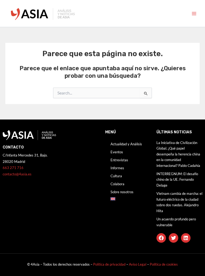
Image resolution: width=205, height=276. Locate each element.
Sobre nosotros (122, 192)
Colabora (117, 184)
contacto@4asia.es (17, 174)
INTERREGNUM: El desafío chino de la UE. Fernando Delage (177, 179)
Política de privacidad (109, 264)
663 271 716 (13, 168)
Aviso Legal (138, 264)
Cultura (116, 176)
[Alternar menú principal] (194, 13)
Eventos (117, 152)
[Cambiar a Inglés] (128, 199)
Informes (117, 168)
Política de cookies (164, 264)
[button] (161, 238)
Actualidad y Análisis (126, 144)
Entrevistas (119, 160)
